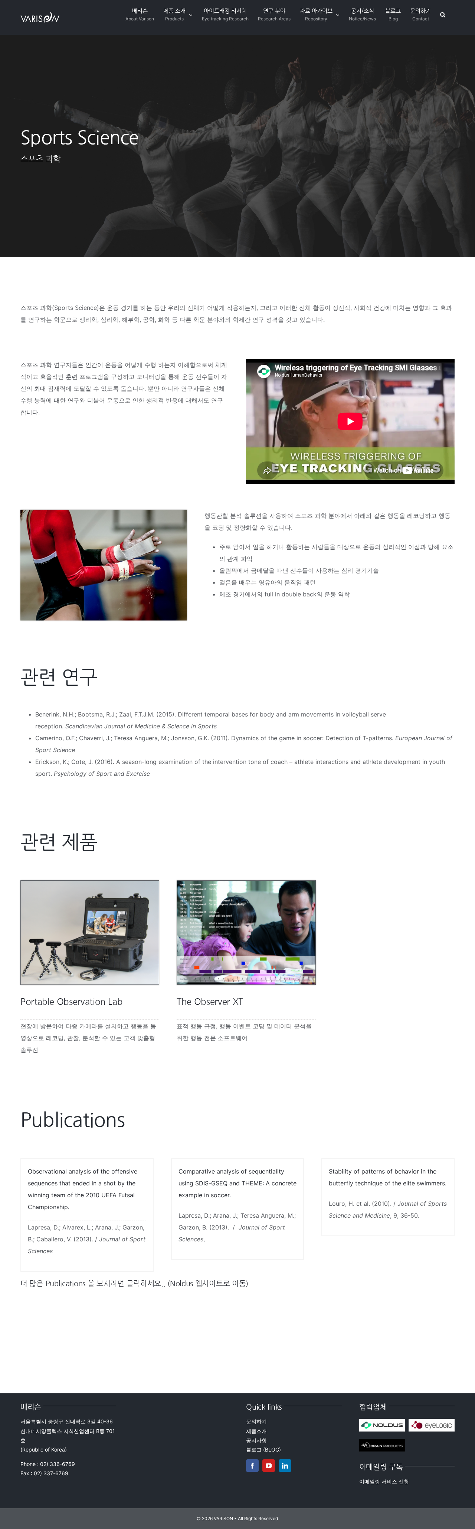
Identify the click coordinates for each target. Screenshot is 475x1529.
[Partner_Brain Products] (382, 1442)
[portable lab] (90, 883)
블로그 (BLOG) (263, 1449)
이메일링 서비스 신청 (384, 1481)
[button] (442, 14)
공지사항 (256, 1440)
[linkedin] (285, 1465)
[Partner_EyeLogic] (432, 1422)
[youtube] (268, 1465)
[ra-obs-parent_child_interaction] (246, 883)
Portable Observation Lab (71, 1001)
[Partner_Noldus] (382, 1422)
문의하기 (256, 1421)
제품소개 (256, 1431)
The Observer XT (210, 1001)
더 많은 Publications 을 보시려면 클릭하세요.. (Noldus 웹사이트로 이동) (134, 1283)
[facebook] (252, 1465)
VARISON (223, 1518)
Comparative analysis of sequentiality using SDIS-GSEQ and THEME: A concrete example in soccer (237, 1183)
